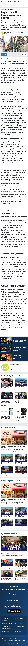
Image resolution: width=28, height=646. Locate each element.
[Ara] (25, 2)
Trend (19, 640)
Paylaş (4, 54)
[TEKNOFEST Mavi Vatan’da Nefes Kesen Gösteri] (21, 382)
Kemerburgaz (12, 5)
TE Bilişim (18, 643)
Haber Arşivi (20, 631)
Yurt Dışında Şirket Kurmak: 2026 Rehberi (20, 401)
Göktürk (3, 5)
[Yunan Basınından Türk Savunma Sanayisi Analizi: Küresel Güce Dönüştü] (7, 395)
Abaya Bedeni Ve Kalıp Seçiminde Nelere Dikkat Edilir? (7, 417)
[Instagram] (11, 606)
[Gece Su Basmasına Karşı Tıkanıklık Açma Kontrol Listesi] (7, 382)
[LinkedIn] (14, 606)
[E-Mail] (11, 369)
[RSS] (22, 606)
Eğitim (4, 640)
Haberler (3, 9)
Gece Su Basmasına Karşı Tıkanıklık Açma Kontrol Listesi (7, 388)
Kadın (23, 640)
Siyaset (23, 638)
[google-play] (14, 611)
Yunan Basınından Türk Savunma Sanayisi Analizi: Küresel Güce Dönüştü (6, 403)
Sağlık (11, 640)
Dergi (15, 640)
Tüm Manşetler (20, 626)
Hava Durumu (20, 618)
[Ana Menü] (1, 1)
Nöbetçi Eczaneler (5, 619)
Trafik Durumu (19, 623)
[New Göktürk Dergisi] (13, 1)
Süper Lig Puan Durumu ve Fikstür (7, 627)
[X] (8, 606)
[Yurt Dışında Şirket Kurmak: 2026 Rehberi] (21, 395)
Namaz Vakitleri (8, 623)
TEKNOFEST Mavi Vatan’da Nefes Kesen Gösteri (19, 388)
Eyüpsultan (22, 5)
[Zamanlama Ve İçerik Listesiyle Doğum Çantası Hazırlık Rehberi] (21, 411)
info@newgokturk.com (15, 600)
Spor (8, 640)
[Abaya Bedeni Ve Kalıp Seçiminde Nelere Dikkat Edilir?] (7, 411)
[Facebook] (5, 606)
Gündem (10, 9)
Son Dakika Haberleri (6, 632)
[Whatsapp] (19, 606)
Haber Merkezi (14, 366)
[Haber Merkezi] (5, 367)
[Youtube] (17, 606)
